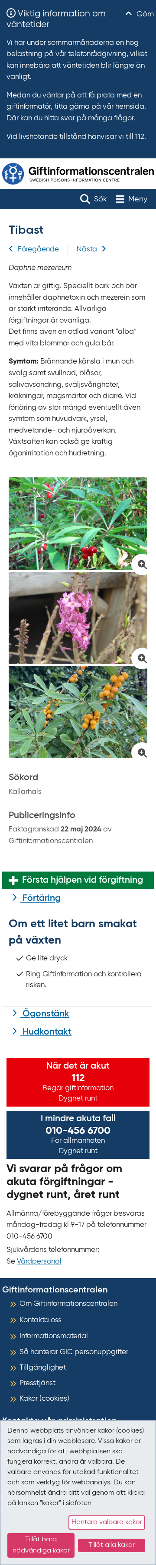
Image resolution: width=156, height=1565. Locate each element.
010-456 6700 (78, 1131)
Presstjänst (37, 1383)
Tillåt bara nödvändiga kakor (41, 1545)
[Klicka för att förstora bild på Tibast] (78, 523)
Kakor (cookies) (44, 1398)
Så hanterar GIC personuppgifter (74, 1352)
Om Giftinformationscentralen (68, 1304)
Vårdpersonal (39, 1261)
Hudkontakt (46, 1032)
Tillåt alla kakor (111, 1545)
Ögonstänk (44, 1014)
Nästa (87, 249)
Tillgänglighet (43, 1367)
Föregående (38, 249)
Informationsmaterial (54, 1336)
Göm (144, 14)
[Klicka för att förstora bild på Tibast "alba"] (78, 712)
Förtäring (40, 898)
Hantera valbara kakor (107, 1522)
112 (78, 1078)
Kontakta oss (41, 1320)
